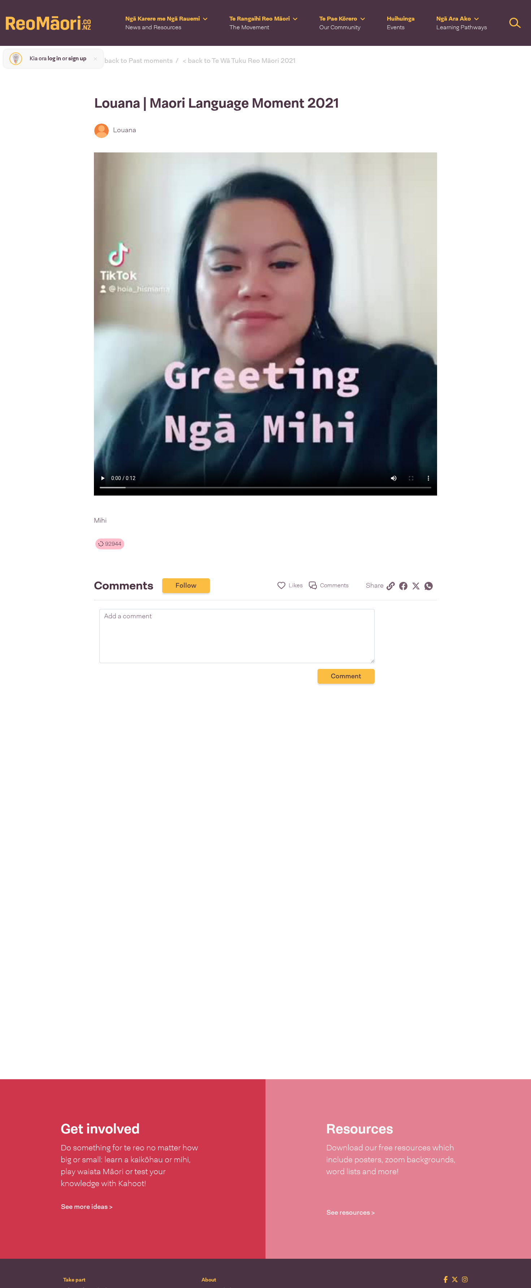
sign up (77, 58)
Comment (346, 676)
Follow (186, 585)
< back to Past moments (136, 60)
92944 (112, 544)
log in (54, 58)
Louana (124, 130)
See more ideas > (87, 1206)
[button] (167, 23)
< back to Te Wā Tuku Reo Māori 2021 (239, 60)
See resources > (351, 1212)
